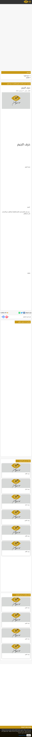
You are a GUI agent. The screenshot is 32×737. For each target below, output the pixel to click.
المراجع (27, 77)
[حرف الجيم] (24, 313)
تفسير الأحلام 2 (16, 83)
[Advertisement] (16, 20)
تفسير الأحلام (23, 83)
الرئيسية (28, 83)
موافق (28, 735)
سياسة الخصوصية (22, 735)
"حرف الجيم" (26, 75)
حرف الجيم (9, 83)
